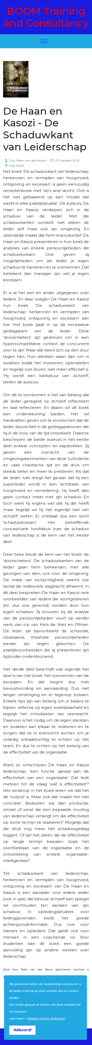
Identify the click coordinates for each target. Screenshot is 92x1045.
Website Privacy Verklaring (46, 1018)
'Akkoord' (22, 1030)
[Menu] (44, 41)
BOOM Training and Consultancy (46, 17)
